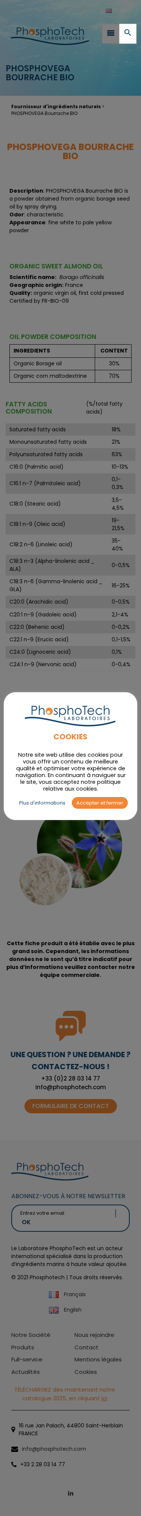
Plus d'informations (42, 802)
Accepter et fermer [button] (99, 802)
